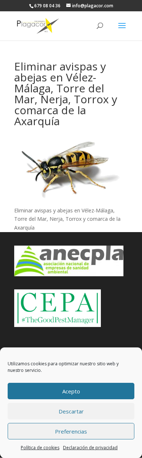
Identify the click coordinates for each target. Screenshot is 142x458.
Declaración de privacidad (90, 447)
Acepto (71, 391)
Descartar (71, 411)
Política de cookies (40, 447)
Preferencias (71, 431)
